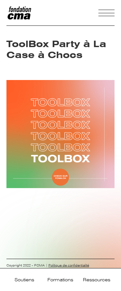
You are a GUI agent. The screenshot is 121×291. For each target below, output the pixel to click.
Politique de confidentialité (68, 265)
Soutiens (24, 279)
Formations (60, 279)
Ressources (96, 279)
